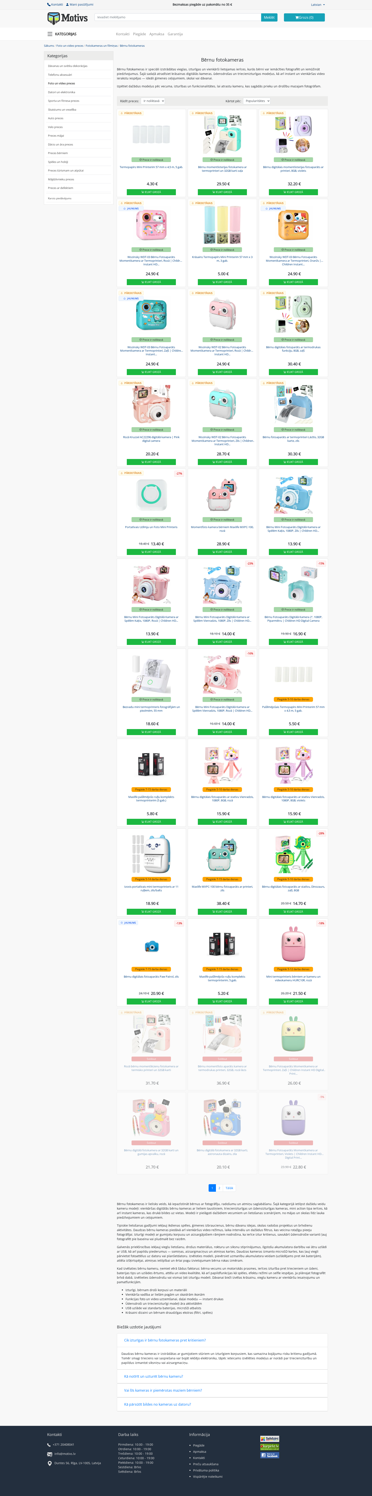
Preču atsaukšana (206, 1464)
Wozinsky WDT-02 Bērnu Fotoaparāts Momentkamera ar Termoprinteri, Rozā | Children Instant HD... (222, 350)
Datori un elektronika (61, 92)
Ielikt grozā (152, 192)
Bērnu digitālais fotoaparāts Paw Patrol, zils (151, 976)
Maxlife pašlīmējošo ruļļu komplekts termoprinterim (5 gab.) (151, 798)
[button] (318, 5)
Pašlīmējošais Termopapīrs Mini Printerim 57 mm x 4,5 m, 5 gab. (293, 708)
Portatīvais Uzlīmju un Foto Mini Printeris (151, 527)
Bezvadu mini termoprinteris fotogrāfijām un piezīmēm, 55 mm (151, 708)
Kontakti (57, 4)
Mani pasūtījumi (81, 4)
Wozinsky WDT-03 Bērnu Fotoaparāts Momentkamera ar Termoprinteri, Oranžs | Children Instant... (293, 260)
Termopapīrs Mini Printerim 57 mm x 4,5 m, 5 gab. (151, 167)
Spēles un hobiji (58, 162)
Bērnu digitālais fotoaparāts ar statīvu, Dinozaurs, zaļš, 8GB (293, 888)
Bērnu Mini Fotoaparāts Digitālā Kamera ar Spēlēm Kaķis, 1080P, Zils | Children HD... (293, 529)
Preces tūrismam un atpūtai (66, 170)
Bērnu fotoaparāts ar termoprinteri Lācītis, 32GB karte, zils (293, 439)
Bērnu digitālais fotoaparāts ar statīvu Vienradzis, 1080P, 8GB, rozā (222, 798)
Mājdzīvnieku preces (61, 179)
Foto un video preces (69, 46)
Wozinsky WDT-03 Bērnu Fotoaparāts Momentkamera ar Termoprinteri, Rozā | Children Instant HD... (151, 260)
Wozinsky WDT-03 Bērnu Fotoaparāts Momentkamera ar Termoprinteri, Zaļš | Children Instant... (151, 350)
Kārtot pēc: (233, 101)
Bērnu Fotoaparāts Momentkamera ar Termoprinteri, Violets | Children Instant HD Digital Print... (293, 1153)
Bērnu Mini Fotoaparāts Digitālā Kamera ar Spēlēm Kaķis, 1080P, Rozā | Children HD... (151, 619)
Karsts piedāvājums (59, 198)
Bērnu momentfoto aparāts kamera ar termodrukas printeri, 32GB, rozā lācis (222, 1068)
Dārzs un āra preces (60, 144)
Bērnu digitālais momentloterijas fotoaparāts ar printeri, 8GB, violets (293, 169)
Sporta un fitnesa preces (63, 101)
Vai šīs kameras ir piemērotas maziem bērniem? (163, 1390)
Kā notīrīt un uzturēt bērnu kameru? (153, 1376)
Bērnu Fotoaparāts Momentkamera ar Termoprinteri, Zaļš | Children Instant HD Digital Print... (293, 1070)
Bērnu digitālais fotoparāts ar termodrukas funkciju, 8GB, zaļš (293, 349)
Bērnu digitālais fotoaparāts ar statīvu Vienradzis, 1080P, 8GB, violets (293, 798)
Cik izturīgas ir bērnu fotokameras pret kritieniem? (165, 1340)
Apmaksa (156, 34)
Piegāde (139, 34)
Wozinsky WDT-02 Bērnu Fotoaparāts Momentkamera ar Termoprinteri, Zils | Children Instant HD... (222, 440)
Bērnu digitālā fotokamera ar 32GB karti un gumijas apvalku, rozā (151, 1152)
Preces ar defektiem (60, 188)
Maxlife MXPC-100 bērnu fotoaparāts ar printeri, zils (222, 888)
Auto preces (55, 118)
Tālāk (229, 1188)
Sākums (49, 46)
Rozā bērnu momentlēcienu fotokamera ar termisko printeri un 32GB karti (151, 1068)
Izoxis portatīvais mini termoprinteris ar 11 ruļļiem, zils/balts (151, 888)
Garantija (175, 34)
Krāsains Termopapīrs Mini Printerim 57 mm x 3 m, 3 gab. (222, 259)
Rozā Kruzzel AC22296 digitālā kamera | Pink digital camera (151, 439)
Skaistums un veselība (62, 109)
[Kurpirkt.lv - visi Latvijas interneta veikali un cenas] (269, 1448)
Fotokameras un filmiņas (102, 46)
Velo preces (55, 127)
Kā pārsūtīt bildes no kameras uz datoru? (157, 1404)
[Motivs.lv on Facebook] (269, 1456)
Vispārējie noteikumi (208, 1476)
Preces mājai (56, 136)
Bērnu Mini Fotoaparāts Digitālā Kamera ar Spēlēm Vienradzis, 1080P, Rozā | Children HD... (222, 708)
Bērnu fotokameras (132, 46)
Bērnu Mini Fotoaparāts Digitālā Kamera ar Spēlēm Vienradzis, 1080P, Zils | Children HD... (222, 619)
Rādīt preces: (129, 101)
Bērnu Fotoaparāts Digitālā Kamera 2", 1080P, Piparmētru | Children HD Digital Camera (293, 619)
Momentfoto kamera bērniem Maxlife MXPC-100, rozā (222, 529)
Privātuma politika (206, 1470)
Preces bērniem (58, 153)
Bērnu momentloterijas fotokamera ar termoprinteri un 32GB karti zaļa (222, 169)
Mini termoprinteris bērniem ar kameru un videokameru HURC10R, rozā (293, 978)
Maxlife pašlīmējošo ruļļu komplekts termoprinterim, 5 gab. (222, 978)
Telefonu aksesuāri (60, 75)
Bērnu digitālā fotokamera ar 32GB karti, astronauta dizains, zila (222, 1152)
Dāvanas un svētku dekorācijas (67, 66)
